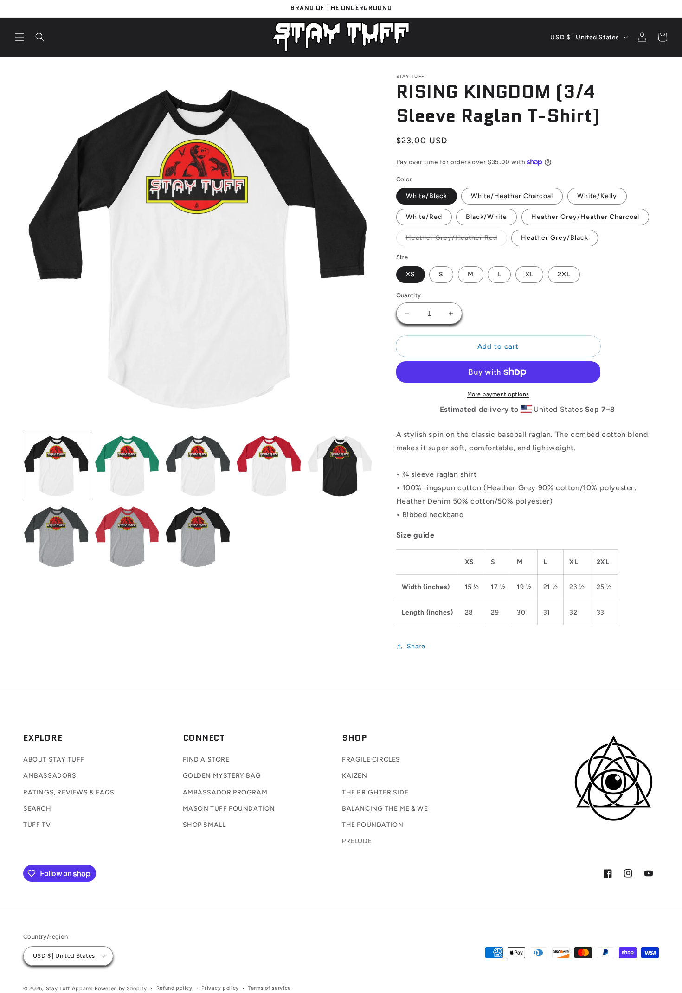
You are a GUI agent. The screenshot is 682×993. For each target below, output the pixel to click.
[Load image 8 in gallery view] (198, 537)
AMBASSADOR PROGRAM (225, 792)
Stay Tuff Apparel (69, 989)
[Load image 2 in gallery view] (127, 466)
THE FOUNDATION (372, 825)
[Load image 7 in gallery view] (127, 537)
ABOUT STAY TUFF (53, 759)
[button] (19, 37)
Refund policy (174, 988)
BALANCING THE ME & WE (385, 809)
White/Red (424, 217)
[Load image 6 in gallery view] (56, 537)
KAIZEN (354, 776)
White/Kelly (597, 196)
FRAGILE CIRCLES (371, 759)
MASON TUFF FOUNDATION (229, 809)
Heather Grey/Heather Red (456, 239)
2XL (564, 274)
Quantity (408, 295)
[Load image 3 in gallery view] (198, 466)
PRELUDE (357, 841)
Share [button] (416, 646)
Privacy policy (220, 988)
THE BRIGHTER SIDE (375, 792)
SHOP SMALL (204, 825)
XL (529, 274)
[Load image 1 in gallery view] (56, 466)
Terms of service (269, 988)
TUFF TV (37, 825)
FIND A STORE (206, 759)
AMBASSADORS (50, 776)
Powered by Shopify (121, 989)
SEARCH (37, 809)
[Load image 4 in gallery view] (269, 466)
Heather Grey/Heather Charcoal (585, 217)
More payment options (498, 394)
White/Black (426, 196)
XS (410, 274)
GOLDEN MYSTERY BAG (222, 776)
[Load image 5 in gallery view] (340, 466)
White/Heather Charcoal (512, 196)
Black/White (486, 217)
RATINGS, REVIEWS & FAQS (69, 792)
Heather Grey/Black (554, 238)
